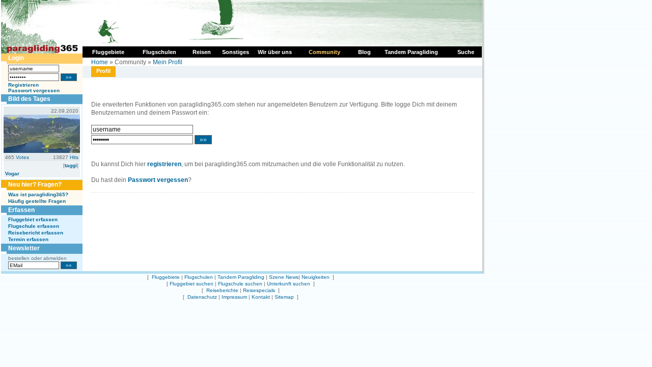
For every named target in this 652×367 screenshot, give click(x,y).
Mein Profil (167, 62)
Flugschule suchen (240, 283)
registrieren (164, 164)
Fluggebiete (166, 277)
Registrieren (23, 85)
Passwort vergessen (34, 90)
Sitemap (284, 297)
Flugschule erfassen (33, 226)
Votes (22, 157)
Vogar (12, 173)
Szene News (283, 277)
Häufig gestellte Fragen (37, 201)
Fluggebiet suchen (191, 283)
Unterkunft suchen (288, 283)
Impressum (234, 297)
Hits (74, 157)
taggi (71, 165)
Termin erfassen (28, 239)
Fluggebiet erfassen (33, 219)
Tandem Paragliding (241, 277)
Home (99, 62)
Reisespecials (259, 290)
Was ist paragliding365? (38, 194)
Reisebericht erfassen (35, 232)
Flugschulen (198, 277)
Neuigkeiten (316, 277)
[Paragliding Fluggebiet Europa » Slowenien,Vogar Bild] (42, 150)
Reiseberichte (222, 290)
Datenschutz (202, 297)
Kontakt (261, 297)
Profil (103, 71)
